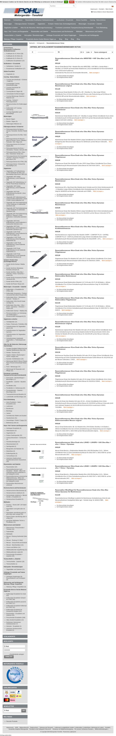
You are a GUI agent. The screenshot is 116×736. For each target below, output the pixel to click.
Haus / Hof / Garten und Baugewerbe (16, 31)
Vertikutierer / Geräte (13, 66)
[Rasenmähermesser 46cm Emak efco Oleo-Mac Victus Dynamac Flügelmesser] (39, 269)
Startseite (7, 20)
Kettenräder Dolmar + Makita (16, 311)
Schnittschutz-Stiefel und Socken (16, 415)
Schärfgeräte (11, 322)
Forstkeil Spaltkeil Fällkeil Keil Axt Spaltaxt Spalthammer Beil (16, 349)
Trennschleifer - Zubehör (15, 561)
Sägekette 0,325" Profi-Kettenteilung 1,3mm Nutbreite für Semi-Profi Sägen (16, 233)
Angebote (10, 74)
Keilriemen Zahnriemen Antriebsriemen (13, 623)
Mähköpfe (9, 534)
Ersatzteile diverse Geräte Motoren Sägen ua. (41, 39)
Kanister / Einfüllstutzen (15, 359)
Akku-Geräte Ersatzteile (15, 620)
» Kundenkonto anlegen (16, 654)
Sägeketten (41, 24)
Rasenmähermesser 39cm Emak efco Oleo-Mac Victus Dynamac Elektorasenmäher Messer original (79, 419)
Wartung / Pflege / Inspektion (13, 39)
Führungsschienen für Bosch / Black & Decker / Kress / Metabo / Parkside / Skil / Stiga (16, 140)
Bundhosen (9, 408)
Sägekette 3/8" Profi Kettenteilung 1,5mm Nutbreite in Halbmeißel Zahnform (16, 204)
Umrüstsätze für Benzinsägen (15, 94)
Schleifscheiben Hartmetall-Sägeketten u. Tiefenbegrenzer (15, 340)
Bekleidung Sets (12, 423)
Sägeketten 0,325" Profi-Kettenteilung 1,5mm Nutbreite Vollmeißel (15, 244)
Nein (71, 2)
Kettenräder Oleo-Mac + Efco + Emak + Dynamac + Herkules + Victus (15, 306)
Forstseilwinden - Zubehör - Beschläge (14, 391)
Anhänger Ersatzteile (13, 428)
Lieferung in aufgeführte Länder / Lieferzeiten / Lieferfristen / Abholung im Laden (79, 727)
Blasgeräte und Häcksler (15, 449)
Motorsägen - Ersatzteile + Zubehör (90, 24)
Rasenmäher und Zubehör (39, 31)
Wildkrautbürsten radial (14, 552)
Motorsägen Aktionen (13, 124)
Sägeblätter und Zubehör (15, 569)
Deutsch (112, 6)
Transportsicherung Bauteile (16, 394)
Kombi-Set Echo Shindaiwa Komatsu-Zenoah (14, 269)
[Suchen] (74, 6)
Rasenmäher (11, 467)
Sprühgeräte (11, 446)
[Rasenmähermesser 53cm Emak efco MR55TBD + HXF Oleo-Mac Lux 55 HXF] (39, 77)
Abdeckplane (11, 430)
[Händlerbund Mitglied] (15, 683)
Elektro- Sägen (12, 121)
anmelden (8, 656)
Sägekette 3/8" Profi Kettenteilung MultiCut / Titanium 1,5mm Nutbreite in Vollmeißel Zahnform (16, 216)
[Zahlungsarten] (6, 693)
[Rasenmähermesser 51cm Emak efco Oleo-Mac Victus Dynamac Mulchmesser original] (39, 102)
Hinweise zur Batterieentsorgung (63, 729)
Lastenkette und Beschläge (16, 397)
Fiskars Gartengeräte (14, 435)
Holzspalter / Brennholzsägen (34, 35)
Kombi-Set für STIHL (14, 281)
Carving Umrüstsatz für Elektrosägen (13, 88)
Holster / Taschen (13, 352)
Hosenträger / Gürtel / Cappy (16, 420)
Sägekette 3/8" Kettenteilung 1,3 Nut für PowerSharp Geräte (16, 183)
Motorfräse (10, 451)
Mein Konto (109, 9)
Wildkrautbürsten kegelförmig (16, 550)
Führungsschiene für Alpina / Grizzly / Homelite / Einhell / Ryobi (16, 131)
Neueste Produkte (11, 721)
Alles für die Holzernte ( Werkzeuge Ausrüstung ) (37, 28)
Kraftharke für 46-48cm (14, 56)
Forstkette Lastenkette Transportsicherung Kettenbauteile (74, 28)
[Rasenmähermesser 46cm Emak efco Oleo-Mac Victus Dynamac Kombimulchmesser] (39, 245)
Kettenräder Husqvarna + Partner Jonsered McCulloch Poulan (16, 294)
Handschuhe (11, 418)
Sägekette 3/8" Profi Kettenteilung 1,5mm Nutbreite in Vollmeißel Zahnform (16, 209)
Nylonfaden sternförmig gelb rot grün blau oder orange (16, 513)
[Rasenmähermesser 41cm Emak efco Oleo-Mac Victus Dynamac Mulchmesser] (39, 365)
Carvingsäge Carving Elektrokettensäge (12, 84)
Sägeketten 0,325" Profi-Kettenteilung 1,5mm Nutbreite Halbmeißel (15, 239)
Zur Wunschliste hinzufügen (65, 76)
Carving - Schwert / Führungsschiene (12, 101)
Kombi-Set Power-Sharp (15, 284)
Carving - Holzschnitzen (98, 20)
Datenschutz (34, 727)
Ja (66, 2)
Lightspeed (73, 731)
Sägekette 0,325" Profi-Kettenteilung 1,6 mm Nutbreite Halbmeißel (15, 250)
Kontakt (101, 9)
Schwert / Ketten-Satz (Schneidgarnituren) (62, 24)
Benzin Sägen (10, 119)
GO (24, 710)
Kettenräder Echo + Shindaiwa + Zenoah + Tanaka (16, 298)
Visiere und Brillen (13, 547)
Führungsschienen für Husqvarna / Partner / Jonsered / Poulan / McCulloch (16, 157)
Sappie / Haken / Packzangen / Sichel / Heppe (15, 355)
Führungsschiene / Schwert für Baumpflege (15, 164)
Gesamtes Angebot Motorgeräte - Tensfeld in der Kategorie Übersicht (30, 729)
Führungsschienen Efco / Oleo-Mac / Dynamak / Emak (15, 153)
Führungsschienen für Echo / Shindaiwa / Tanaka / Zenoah (16, 149)
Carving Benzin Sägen (14, 91)
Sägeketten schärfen (11, 28)
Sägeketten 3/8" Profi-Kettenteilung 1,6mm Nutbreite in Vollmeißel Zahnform (16, 228)
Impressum (94, 9)
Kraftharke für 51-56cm (14, 58)
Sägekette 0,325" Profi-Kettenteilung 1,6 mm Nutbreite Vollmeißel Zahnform (15, 255)
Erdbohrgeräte (11, 453)
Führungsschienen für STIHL (16, 161)
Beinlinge (9, 411)
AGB (16, 727)
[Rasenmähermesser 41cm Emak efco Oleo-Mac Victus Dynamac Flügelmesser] (39, 389)
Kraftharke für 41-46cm (14, 53)
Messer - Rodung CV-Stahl (14, 540)
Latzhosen (9, 406)
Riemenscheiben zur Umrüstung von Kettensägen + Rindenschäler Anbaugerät (16, 314)
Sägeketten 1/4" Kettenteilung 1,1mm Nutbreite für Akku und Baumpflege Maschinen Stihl (16, 172)
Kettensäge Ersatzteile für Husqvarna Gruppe (14, 610)
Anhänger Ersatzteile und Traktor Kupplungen (61, 35)
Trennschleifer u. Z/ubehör (12, 35)
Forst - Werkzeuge (13, 367)
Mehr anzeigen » (94, 72)
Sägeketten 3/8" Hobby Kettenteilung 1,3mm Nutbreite (15, 187)
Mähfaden (79, 31)
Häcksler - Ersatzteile (13, 626)
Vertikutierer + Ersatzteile (65, 20)
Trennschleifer (11, 564)
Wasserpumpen (12, 444)
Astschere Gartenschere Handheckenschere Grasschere (16, 459)
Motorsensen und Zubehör (94, 31)
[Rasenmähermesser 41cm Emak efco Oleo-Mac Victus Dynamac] (39, 413)
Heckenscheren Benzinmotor (16, 490)
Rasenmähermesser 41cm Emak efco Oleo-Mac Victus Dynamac (79, 395)
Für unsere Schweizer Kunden (83, 729)
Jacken (8, 413)
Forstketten (11, 385)
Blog (60, 39)
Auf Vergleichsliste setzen (64, 77)
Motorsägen (8, 24)
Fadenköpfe (10, 531)
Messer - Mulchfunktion (14, 545)
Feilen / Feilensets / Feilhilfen (16, 324)
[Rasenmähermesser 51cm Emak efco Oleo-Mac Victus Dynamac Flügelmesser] (39, 173)
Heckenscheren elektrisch (15, 493)
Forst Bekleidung (101, 28)
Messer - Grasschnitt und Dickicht (16, 542)
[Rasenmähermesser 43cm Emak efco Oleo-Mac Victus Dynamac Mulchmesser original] (39, 340)
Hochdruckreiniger (13, 441)
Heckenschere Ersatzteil (14, 499)
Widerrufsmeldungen (101, 729)
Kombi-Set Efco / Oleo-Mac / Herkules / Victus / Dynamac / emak (15, 273)
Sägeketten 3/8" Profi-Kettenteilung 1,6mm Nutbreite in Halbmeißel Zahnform (16, 222)
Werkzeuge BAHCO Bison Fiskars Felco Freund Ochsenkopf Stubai (16, 362)
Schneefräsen (17, 20)
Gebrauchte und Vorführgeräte (89, 35)
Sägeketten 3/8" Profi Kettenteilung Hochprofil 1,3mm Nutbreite (16, 193)
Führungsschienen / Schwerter (25, 24)
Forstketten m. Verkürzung (15, 388)
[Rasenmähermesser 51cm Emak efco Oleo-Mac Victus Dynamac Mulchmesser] (39, 126)
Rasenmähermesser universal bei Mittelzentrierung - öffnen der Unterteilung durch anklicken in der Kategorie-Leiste (16, 479)
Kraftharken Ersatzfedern (15, 61)
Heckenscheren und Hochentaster (62, 31)
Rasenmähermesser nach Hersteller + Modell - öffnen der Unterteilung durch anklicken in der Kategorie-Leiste (15, 472)
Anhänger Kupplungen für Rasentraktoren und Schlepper (15, 578)
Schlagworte (41, 43)
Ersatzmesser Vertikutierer (15, 68)
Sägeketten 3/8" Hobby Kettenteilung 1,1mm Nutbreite (15, 178)
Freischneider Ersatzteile (15, 617)
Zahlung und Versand (46, 727)
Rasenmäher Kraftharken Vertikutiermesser (39, 20)
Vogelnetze (10, 433)
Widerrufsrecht (23, 727)
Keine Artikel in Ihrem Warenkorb (103, 12)
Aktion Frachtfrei (81, 20)
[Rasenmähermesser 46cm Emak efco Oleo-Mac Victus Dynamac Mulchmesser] (39, 197)
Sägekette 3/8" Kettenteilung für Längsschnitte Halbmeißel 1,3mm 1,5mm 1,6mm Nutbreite (16, 198)
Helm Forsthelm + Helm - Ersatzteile (14, 403)
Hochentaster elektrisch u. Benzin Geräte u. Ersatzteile (16, 496)
